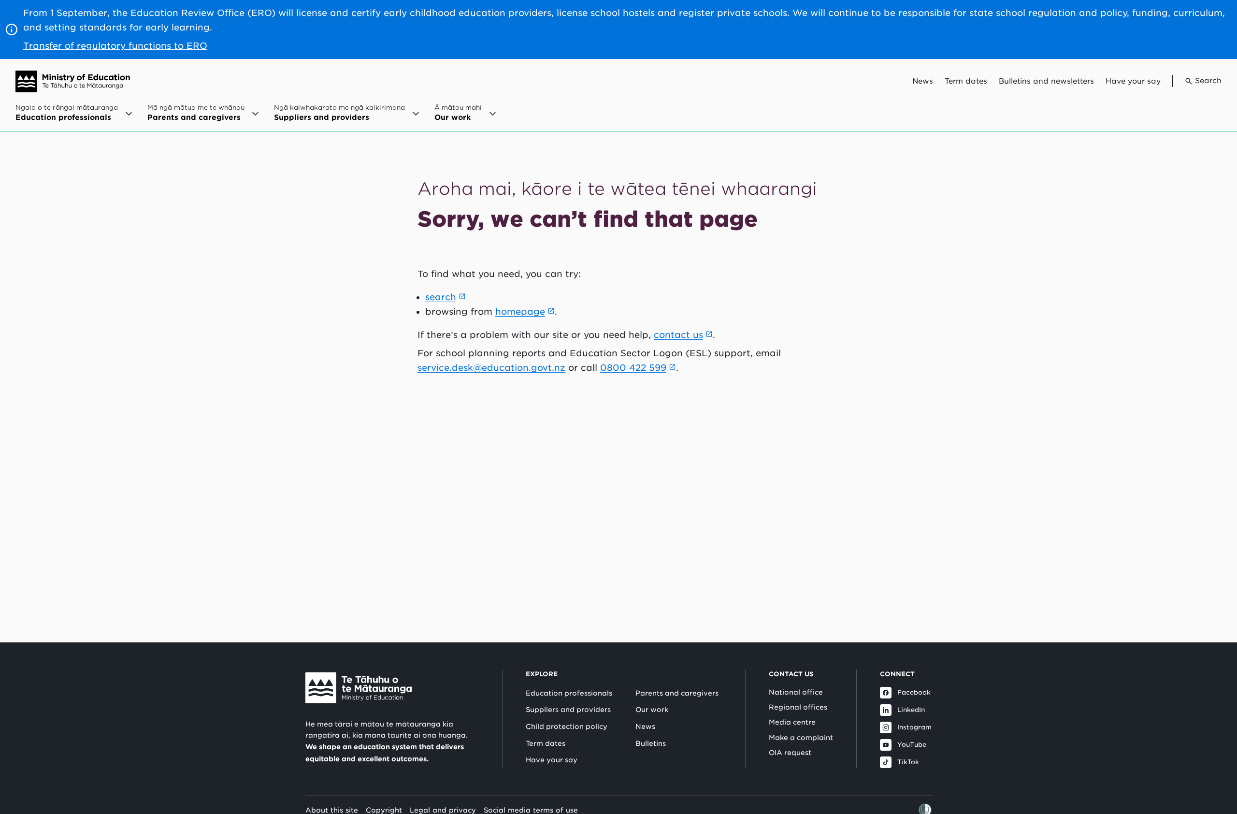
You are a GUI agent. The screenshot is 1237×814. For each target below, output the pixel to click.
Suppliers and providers (568, 709)
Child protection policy (566, 726)
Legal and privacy (443, 810)
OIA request (790, 752)
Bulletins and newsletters (1046, 81)
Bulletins (650, 743)
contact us (678, 335)
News (922, 81)
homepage (520, 311)
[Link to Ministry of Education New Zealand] (358, 687)
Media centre (792, 722)
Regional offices (798, 707)
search (440, 297)
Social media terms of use (531, 810)
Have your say (1133, 81)
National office (796, 692)
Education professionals (569, 693)
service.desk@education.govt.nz (491, 368)
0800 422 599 (633, 368)
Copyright (384, 810)
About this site (331, 810)
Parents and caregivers (677, 693)
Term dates (966, 81)
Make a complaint (801, 737)
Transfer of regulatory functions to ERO (115, 46)
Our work (651, 709)
